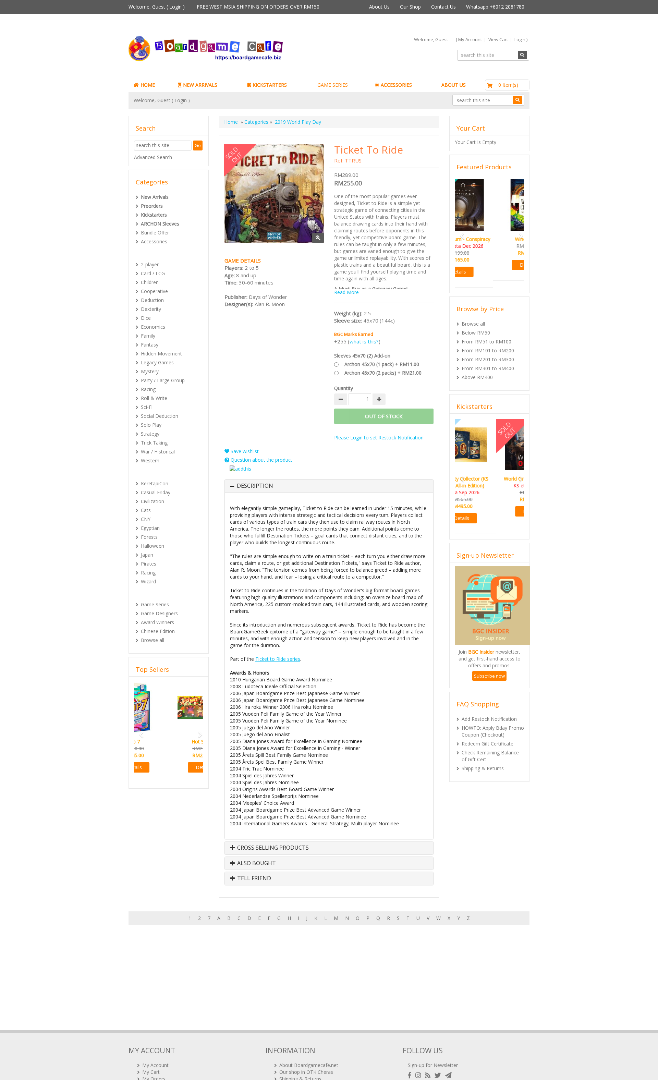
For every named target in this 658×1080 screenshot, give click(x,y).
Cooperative (154, 291)
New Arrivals (155, 197)
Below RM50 (476, 326)
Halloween (152, 546)
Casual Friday (155, 492)
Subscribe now (489, 662)
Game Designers (159, 613)
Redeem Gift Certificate (487, 730)
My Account (470, 39)
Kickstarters (154, 214)
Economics (153, 327)
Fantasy (149, 344)
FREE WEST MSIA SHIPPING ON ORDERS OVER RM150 (258, 6)
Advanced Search (153, 157)
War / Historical (158, 451)
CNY (145, 519)
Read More (346, 292)
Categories (256, 122)
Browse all (152, 640)
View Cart (498, 39)
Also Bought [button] (256, 863)
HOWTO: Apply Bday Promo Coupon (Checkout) (493, 717)
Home (231, 122)
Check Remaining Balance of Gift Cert (490, 742)
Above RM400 (477, 370)
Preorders (152, 206)
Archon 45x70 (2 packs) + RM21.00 (383, 372)
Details (168, 767)
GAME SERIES (332, 85)
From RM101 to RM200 (488, 343)
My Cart (151, 1072)
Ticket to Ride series (277, 659)
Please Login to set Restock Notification (379, 437)
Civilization (152, 501)
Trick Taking (154, 442)
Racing (148, 389)
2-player (150, 264)
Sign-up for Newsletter (433, 1065)
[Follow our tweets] (439, 1075)
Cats (146, 510)
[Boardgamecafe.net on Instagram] (419, 1075)
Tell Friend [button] (253, 878)
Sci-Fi (147, 407)
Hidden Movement (161, 353)
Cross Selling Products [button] (272, 848)
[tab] (329, 486)
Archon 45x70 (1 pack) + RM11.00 (381, 364)
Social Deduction (159, 416)
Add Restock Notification (489, 705)
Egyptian (150, 528)
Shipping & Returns (483, 754)
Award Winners (157, 622)
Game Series (155, 604)
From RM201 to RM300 (488, 352)
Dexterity (151, 309)
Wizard (148, 581)
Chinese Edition (158, 631)
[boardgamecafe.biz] (226, 48)
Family (148, 335)
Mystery (150, 371)
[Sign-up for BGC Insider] (448, 1075)
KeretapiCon (154, 483)
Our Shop (410, 6)
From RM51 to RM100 (486, 334)
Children (150, 282)
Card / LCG (153, 273)
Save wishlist (244, 451)
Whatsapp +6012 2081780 (495, 6)
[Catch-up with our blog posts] (429, 1075)
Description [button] (255, 486)
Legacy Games (157, 362)
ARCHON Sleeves (160, 223)
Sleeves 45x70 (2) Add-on (362, 355)
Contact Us (443, 6)
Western (150, 460)
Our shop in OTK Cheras (306, 1072)
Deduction (152, 300)
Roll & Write (154, 398)
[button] (139, 731)
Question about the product (260, 460)
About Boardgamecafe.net (308, 1065)
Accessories (154, 241)
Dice (146, 318)
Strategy (150, 433)
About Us (379, 6)
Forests (149, 537)
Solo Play (151, 425)
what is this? (364, 341)
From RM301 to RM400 (488, 361)
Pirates (148, 563)
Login (175, 6)
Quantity (343, 388)
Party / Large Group (163, 380)
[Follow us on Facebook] (411, 1075)
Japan (147, 554)
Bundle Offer (155, 232)
